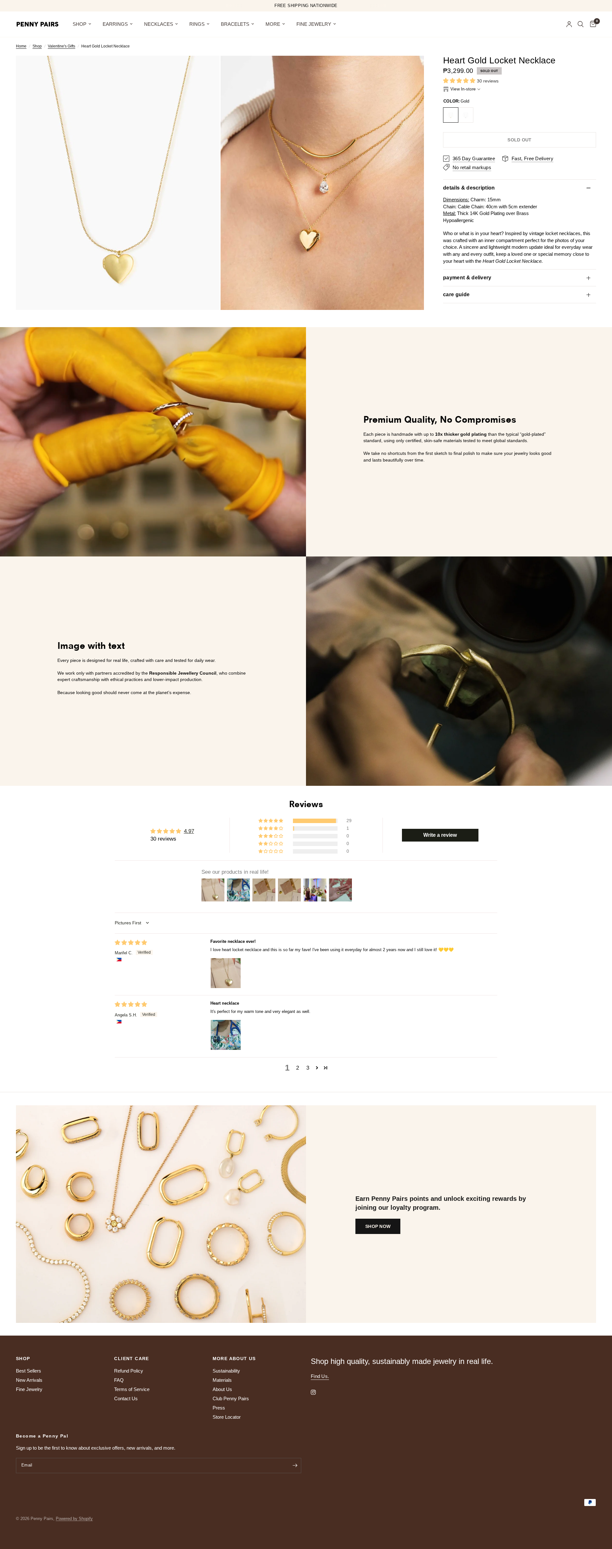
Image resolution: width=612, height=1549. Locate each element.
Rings (197, 24)
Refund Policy (128, 1370)
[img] (131, 943)
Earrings (115, 24)
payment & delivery (467, 277)
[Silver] (465, 115)
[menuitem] (82, 24)
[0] (591, 24)
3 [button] (307, 1068)
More (273, 24)
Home (21, 46)
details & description (469, 187)
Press (219, 1407)
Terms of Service (131, 1389)
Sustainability (226, 1370)
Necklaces (158, 24)
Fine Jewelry (313, 24)
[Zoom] (206, 69)
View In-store (463, 89)
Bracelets (235, 24)
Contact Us (126, 1398)
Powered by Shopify (74, 1518)
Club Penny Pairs (231, 1398)
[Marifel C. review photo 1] (225, 973)
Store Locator (227, 1417)
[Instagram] (318, 1392)
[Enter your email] (294, 1465)
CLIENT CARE (131, 1358)
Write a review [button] (440, 835)
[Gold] (450, 115)
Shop (37, 46)
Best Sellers (28, 1370)
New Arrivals (29, 1380)
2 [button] (297, 1068)
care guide (456, 294)
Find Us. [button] (320, 1376)
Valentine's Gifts (61, 46)
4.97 (189, 831)
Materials (222, 1380)
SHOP (79, 24)
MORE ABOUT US (234, 1358)
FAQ (119, 1380)
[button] (460, 81)
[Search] (580, 24)
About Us (222, 1389)
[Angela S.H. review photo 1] (225, 1035)
